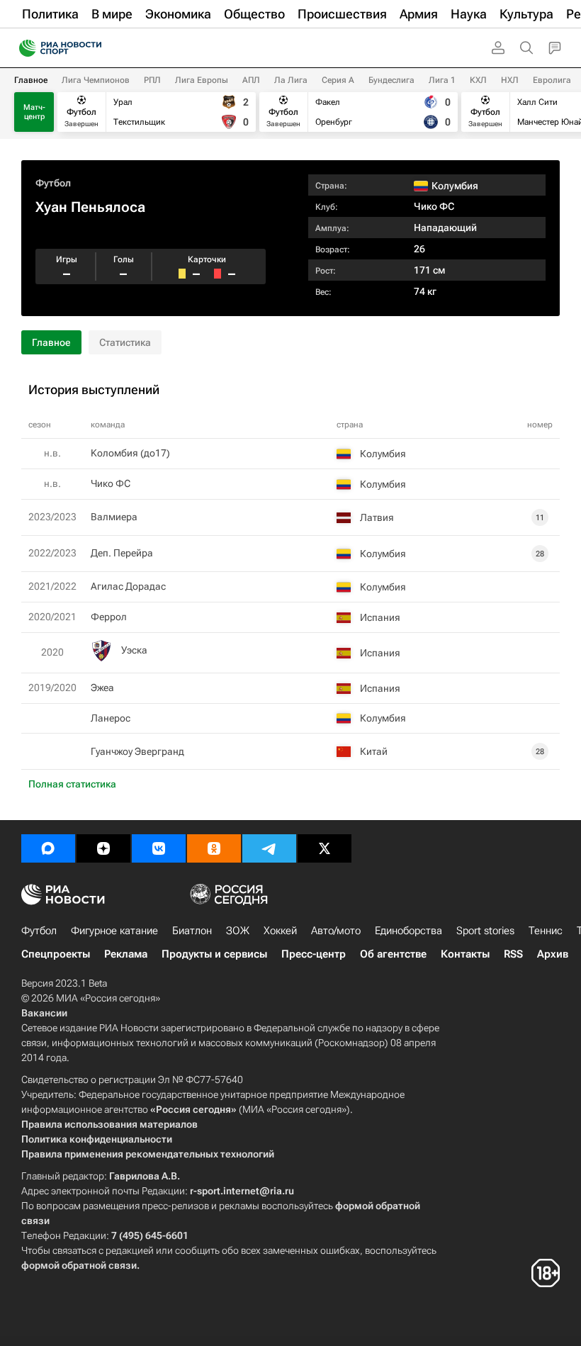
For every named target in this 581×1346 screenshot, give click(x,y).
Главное (30, 80)
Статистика (125, 342)
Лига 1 (442, 80)
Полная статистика (72, 784)
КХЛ (478, 80)
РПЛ (152, 80)
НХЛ (510, 80)
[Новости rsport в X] (324, 848)
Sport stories (485, 930)
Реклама (125, 954)
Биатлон (192, 930)
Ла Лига (291, 80)
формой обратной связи (79, 1265)
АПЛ (251, 80)
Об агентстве (393, 954)
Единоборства (408, 930)
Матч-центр (34, 112)
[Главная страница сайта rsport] (92, 48)
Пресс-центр (313, 954)
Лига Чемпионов (96, 80)
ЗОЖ (237, 930)
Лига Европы (201, 80)
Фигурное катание (114, 930)
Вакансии (44, 1013)
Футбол (53, 183)
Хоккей (280, 930)
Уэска (134, 650)
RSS (513, 954)
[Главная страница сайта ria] (23, 48)
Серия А (338, 80)
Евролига (552, 80)
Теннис (546, 930)
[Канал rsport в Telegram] (269, 848)
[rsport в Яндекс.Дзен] (103, 848)
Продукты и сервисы (214, 954)
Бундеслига (391, 80)
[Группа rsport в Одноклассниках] (214, 848)
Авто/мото (336, 930)
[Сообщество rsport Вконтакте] (159, 848)
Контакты (465, 954)
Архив (552, 954)
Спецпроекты (55, 954)
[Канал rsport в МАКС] (48, 848)
